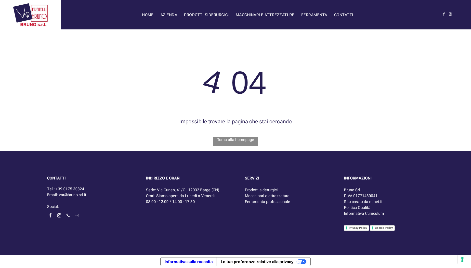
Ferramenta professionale (267, 202)
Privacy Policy (358, 228)
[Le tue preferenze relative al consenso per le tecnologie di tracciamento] (462, 259)
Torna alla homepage (235, 140)
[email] (77, 216)
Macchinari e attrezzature (267, 196)
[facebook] (444, 15)
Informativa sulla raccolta (189, 261)
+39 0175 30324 (70, 189)
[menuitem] (148, 15)
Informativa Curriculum (364, 214)
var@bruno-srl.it (72, 195)
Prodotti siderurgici (261, 190)
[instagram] (450, 15)
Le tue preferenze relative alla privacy (257, 261)
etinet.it (375, 202)
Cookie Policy (384, 228)
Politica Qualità (357, 208)
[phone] (68, 216)
